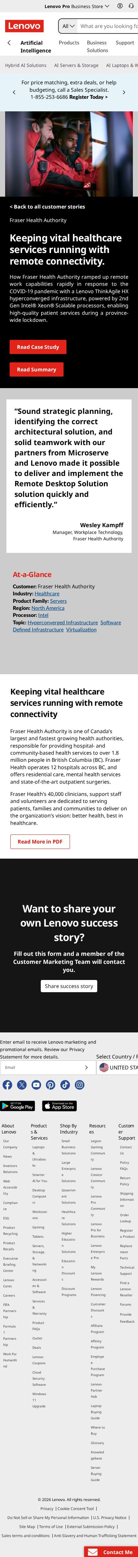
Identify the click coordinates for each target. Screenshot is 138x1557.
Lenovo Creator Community (98, 1177)
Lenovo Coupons (39, 1360)
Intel (43, 615)
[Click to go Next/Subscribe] (86, 1068)
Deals (36, 1347)
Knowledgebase (97, 1455)
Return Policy (125, 1181)
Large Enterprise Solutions (69, 1171)
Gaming (38, 1227)
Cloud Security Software (39, 1378)
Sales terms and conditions (26, 1535)
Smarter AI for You (39, 1177)
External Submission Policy (91, 1526)
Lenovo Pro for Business (98, 1230)
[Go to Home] (24, 26)
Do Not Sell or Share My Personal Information (48, 1517)
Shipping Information (127, 1199)
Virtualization (81, 629)
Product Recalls (9, 1246)
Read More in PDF (40, 841)
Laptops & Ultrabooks (39, 1156)
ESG (6, 1218)
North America (48, 608)
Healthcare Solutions (69, 1217)
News (7, 1156)
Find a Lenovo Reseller (126, 1289)
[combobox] (68, 26)
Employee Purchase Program (98, 1365)
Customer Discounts (98, 1310)
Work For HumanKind (10, 1360)
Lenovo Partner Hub (96, 1390)
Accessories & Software (39, 1285)
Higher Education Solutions (69, 1242)
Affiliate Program (97, 1328)
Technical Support (127, 1270)
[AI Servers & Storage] (101, 65)
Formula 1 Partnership (9, 1335)
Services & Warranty (39, 1307)
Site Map (27, 1526)
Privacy (46, 1508)
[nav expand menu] (9, 43)
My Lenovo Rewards (97, 1273)
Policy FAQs (124, 1165)
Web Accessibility (10, 1187)
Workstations (39, 1214)
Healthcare (47, 593)
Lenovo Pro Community (98, 1205)
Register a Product (127, 1233)
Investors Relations (10, 1168)
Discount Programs (69, 1291)
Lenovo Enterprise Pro (98, 1251)
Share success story (69, 986)
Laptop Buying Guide (96, 1411)
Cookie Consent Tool (75, 1508)
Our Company (10, 1144)
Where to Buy (98, 1430)
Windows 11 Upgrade (39, 1400)
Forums (125, 1304)
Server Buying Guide (96, 1473)
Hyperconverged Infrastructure (63, 622)
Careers (9, 1295)
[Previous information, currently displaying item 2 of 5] (14, 93)
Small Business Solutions (69, 1147)
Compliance (10, 1205)
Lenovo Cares (8, 1283)
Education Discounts (68, 1270)
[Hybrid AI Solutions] (49, 65)
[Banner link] (69, 89)
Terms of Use (51, 1526)
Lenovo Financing (98, 1291)
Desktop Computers (39, 1196)
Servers (58, 601)
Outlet (37, 1338)
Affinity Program (97, 1344)
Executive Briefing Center (10, 1264)
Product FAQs (38, 1325)
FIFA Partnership (9, 1310)
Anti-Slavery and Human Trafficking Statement (95, 1535)
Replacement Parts (126, 1252)
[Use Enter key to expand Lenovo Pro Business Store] (107, 6)
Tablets (38, 1236)
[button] (120, 5)
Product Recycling (10, 1230)
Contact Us (126, 1150)
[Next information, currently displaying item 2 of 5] (124, 93)
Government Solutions (69, 1196)
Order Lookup (125, 1218)
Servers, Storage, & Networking (39, 1258)
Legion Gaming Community (98, 1150)
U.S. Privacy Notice (109, 1517)
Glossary (97, 1442)
